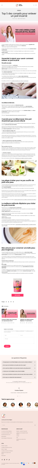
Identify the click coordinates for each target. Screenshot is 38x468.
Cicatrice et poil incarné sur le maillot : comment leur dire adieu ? (25, 199)
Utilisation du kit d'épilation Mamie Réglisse (22, 433)
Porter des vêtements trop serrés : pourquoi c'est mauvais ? (16, 115)
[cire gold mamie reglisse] (17, 287)
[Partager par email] (13, 302)
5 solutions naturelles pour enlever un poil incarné (19, 80)
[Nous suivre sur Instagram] (4, 459)
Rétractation (3, 455)
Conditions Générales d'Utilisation (7, 450)
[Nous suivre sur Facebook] (2, 459)
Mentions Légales (4, 445)
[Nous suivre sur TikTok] (9, 459)
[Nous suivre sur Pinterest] (6, 459)
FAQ (17, 437)
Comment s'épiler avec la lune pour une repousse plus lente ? (9, 320)
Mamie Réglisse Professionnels (6, 438)
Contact (17, 435)
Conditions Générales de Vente (6, 447)
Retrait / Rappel (4, 449)
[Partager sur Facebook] (6, 302)
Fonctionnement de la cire (5, 434)
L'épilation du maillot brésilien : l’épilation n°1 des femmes (27, 320)
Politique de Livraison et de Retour (21, 440)
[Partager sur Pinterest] (11, 302)
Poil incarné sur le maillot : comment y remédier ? (23, 158)
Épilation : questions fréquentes (21, 431)
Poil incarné (19, 10)
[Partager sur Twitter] (9, 302)
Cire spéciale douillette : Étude (6, 432)
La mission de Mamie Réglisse (6, 431)
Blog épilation (3, 436)
